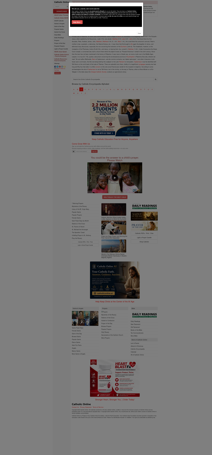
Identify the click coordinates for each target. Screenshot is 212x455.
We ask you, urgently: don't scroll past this (85, 8)
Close (139, 33)
